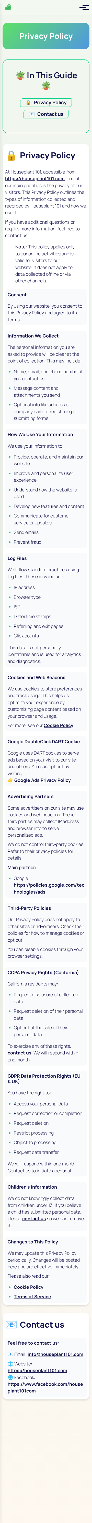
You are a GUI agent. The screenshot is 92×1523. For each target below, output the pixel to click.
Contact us (46, 114)
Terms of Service (32, 1296)
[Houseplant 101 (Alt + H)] (8, 7)
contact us (19, 1053)
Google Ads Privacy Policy (42, 780)
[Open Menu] (82, 7)
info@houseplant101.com (55, 1354)
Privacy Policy (46, 102)
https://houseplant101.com (35, 178)
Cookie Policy (58, 725)
